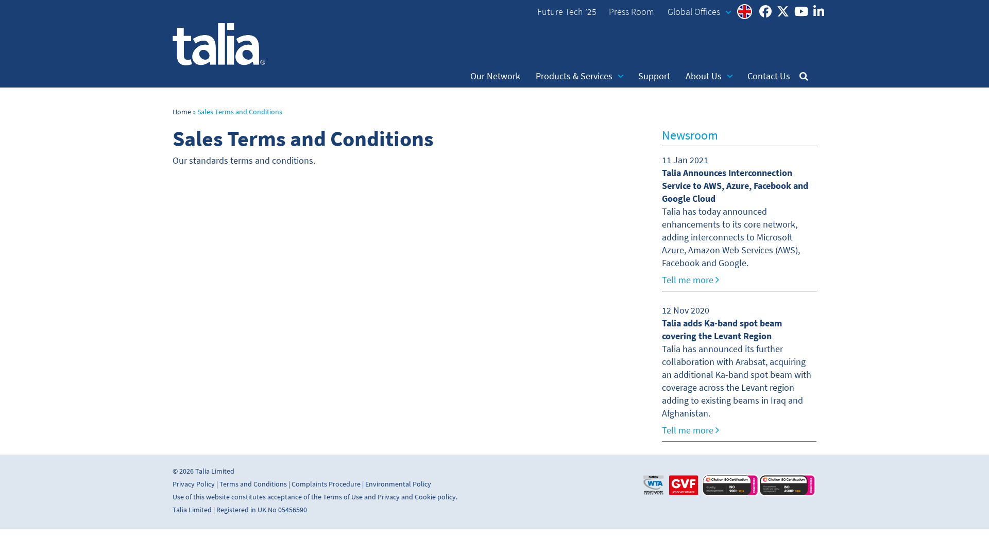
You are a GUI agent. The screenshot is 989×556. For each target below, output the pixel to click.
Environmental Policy (398, 484)
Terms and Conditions (253, 484)
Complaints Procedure (326, 484)
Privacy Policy (194, 484)
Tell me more (688, 280)
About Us (704, 76)
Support (654, 76)
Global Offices (694, 12)
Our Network (495, 76)
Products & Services (574, 76)
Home (182, 112)
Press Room (631, 12)
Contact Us (768, 76)
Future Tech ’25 (566, 12)
